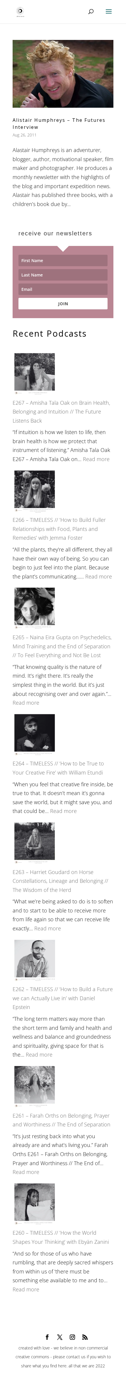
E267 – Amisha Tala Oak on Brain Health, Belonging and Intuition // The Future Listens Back (61, 411)
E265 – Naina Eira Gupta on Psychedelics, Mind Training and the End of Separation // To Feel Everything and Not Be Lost (62, 646)
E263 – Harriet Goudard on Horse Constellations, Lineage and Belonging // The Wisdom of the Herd (60, 880)
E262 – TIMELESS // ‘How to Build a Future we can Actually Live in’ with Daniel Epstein (63, 998)
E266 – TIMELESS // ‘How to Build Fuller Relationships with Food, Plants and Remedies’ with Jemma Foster (59, 528)
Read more (96, 459)
